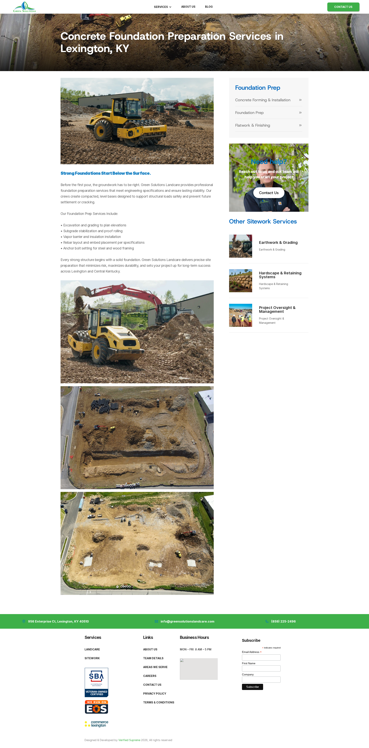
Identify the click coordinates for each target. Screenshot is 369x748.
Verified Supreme (129, 740)
